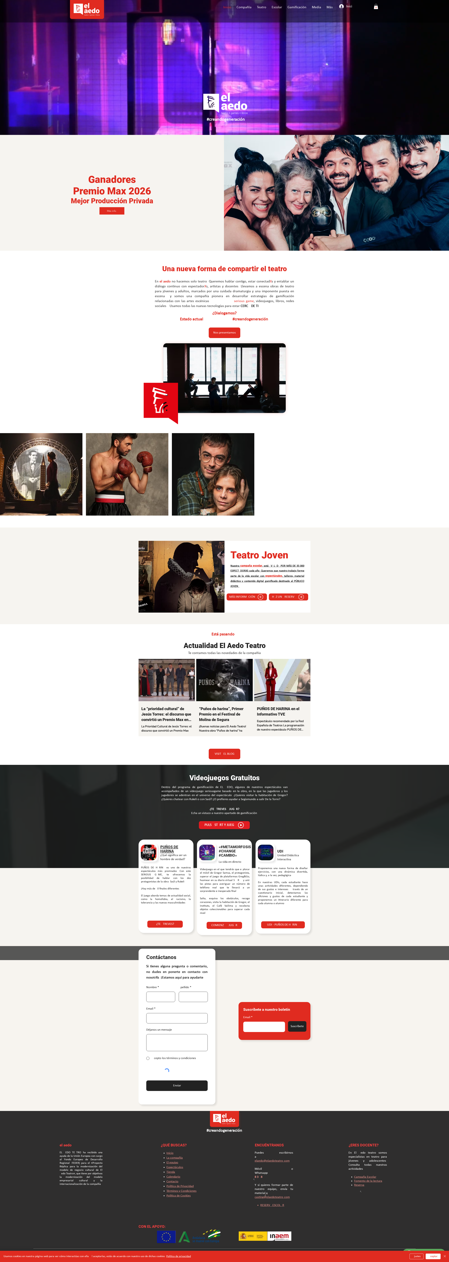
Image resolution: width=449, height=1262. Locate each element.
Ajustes (417, 1256)
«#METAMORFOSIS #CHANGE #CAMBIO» (235, 916)
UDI (280, 916)
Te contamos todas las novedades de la (217, 718)
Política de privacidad (178, 1256)
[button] (261, 7)
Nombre (151, 1052)
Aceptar (433, 1256)
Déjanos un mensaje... (160, 1094)
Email (246, 1082)
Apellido (184, 1052)
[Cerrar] (445, 1256)
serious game (244, 301)
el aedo (165, 281)
